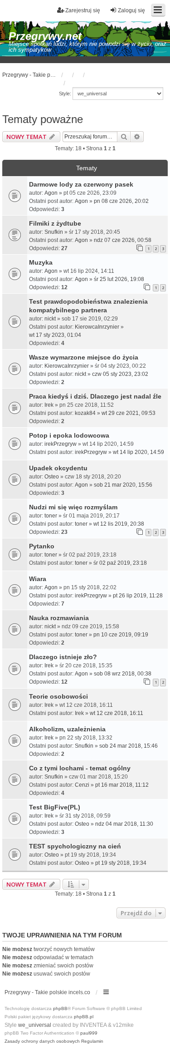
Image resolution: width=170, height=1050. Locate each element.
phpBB (60, 1008)
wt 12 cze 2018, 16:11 (116, 713)
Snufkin (53, 232)
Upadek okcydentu (58, 468)
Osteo (51, 476)
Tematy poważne (42, 119)
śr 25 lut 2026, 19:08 (119, 279)
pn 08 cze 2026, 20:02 (121, 201)
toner (50, 516)
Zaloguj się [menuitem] (131, 10)
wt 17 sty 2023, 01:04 (55, 335)
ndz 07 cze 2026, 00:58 (122, 240)
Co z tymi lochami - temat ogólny (80, 768)
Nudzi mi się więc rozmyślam (73, 507)
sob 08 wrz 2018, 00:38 (122, 673)
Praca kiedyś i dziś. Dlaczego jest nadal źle (95, 396)
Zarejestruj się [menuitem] (82, 10)
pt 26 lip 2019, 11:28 (138, 595)
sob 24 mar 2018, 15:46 (128, 746)
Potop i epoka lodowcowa (69, 435)
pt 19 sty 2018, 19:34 (120, 863)
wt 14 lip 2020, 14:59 (138, 452)
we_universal (34, 1025)
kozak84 (85, 413)
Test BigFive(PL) (54, 807)
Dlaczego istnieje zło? (63, 657)
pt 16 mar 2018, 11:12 (122, 785)
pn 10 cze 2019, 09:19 (120, 634)
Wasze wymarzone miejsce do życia (83, 357)
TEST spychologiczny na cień (75, 846)
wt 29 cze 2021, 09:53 (128, 413)
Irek (48, 405)
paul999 (88, 1032)
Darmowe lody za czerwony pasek (81, 184)
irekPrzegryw (60, 444)
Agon (51, 193)
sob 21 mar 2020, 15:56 (123, 485)
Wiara (37, 578)
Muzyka (41, 262)
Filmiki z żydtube (55, 223)
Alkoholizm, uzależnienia (67, 729)
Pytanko (41, 546)
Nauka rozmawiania (59, 617)
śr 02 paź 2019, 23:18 (120, 563)
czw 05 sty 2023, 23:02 (120, 374)
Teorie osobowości (58, 696)
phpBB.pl (83, 1016)
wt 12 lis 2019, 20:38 (118, 524)
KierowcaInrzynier (97, 327)
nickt (50, 318)
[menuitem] (42, 1041)
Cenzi (82, 785)
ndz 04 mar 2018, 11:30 (124, 824)
